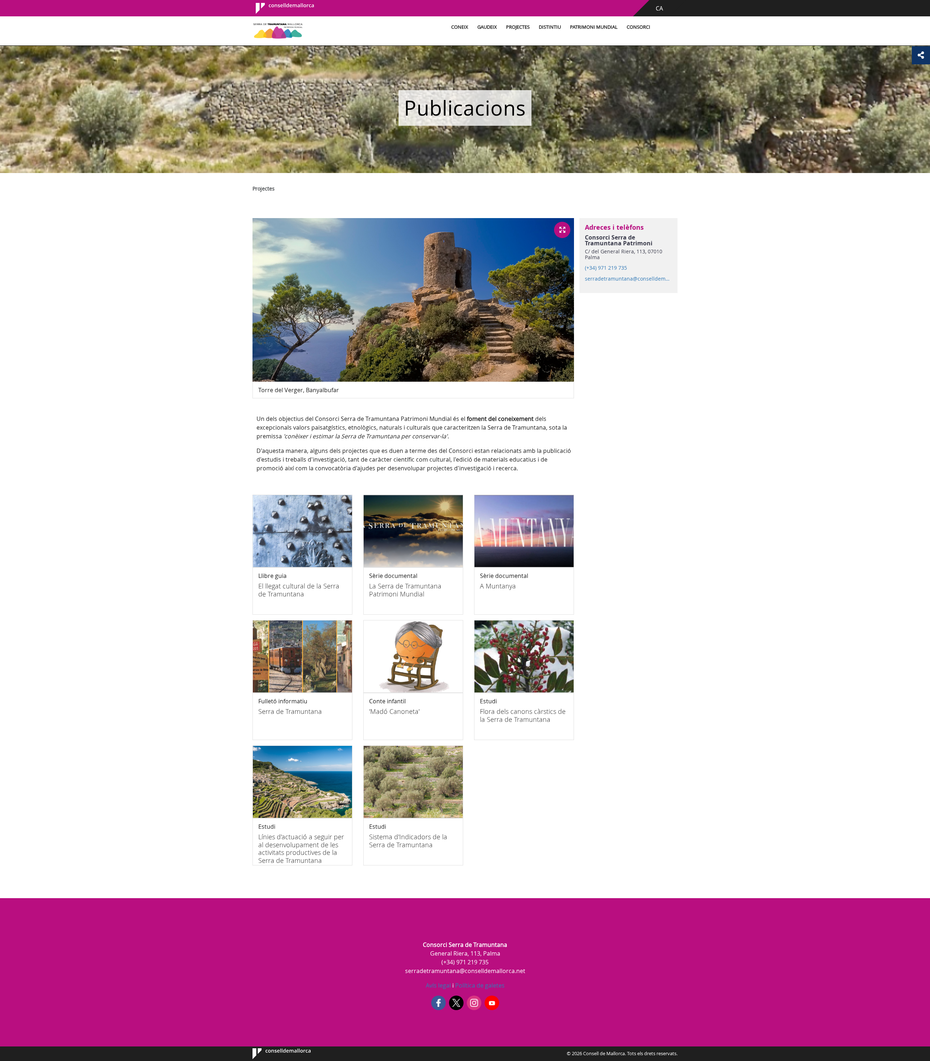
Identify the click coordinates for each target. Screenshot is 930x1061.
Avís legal (438, 985)
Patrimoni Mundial (594, 27)
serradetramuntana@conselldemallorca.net (628, 279)
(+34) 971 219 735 (606, 268)
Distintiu (550, 27)
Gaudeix (487, 27)
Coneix (459, 27)
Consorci (638, 27)
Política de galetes (479, 985)
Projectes (518, 27)
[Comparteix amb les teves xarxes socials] (921, 55)
